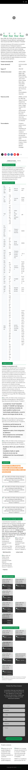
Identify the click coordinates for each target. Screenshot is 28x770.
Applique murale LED (9, 530)
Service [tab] (19, 160)
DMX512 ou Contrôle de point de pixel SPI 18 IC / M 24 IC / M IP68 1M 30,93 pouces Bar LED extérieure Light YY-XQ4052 (20, 759)
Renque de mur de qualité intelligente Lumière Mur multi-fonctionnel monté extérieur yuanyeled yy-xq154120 (7, 759)
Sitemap (19, 767)
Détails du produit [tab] (11, 160)
